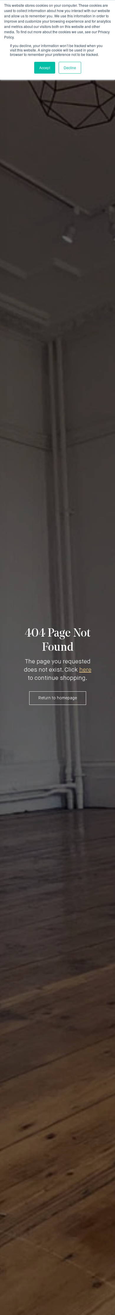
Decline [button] (70, 67)
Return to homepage (57, 698)
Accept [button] (44, 67)
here (85, 670)
